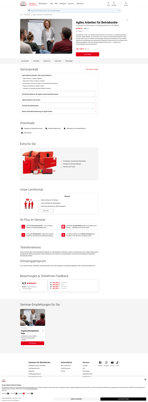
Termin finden (87, 54)
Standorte (63, 4)
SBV (56, 4)
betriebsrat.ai (87, 377)
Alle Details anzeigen (92, 69)
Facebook (100, 365)
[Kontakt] (126, 2)
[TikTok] (117, 362)
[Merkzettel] (120, 4)
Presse (63, 371)
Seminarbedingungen (35, 377)
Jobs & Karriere (65, 368)
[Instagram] (106, 362)
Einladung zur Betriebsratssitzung (33, 128)
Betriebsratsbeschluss (54, 128)
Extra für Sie (47, 61)
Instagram (106, 365)
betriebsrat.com (88, 374)
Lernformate (57, 61)
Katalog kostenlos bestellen (37, 365)
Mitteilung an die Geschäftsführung (76, 128)
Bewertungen (69, 61)
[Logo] (23, 3)
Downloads (36, 61)
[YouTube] (112, 362)
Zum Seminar (32, 343)
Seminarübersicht (33, 368)
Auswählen (46, 210)
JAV (51, 4)
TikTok (117, 365)
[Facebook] (100, 362)
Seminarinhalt (25, 61)
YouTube (112, 365)
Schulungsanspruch (34, 374)
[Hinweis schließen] (118, 10)
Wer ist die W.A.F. (66, 365)
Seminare (27, 14)
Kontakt (85, 365)
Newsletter (86, 371)
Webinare (31, 371)
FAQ (84, 368)
